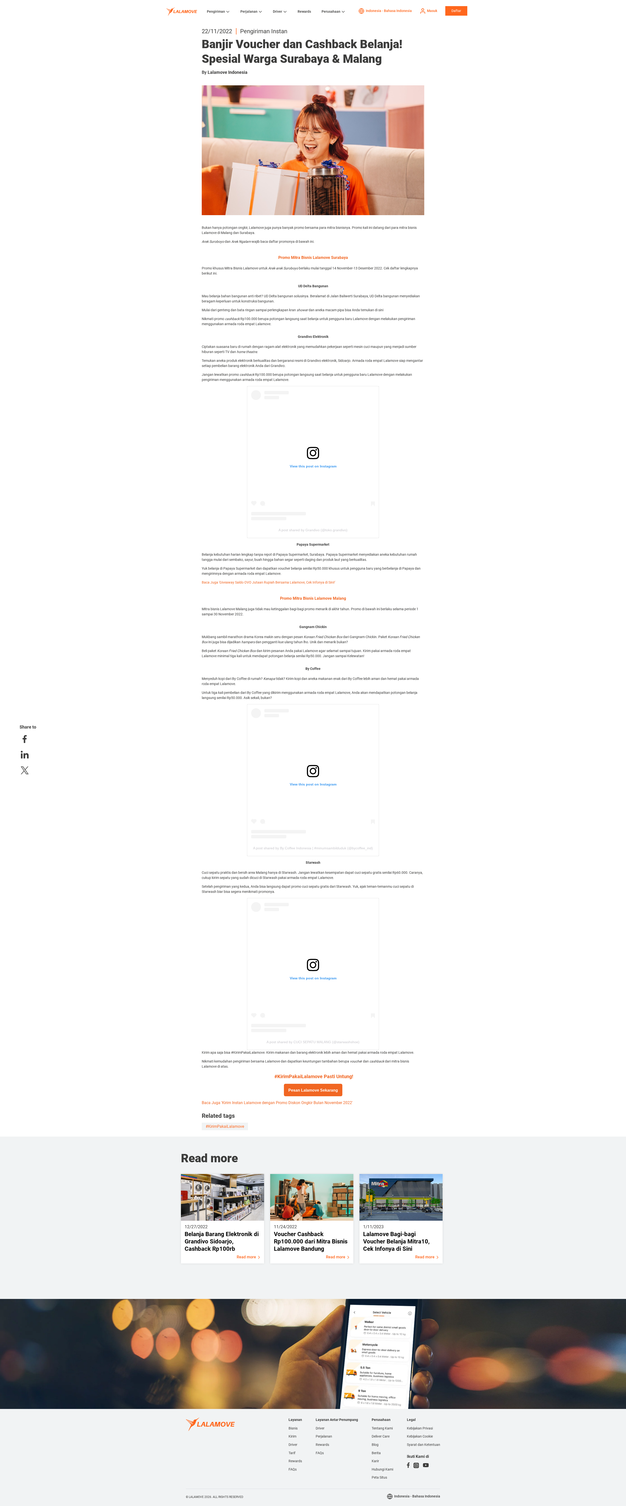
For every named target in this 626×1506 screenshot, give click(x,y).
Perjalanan (248, 11)
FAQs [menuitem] (293, 1469)
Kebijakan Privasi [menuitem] (420, 1428)
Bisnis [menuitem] (293, 1428)
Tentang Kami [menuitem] (382, 1428)
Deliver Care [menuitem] (381, 1436)
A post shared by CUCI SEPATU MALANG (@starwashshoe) (313, 1042)
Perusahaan (331, 11)
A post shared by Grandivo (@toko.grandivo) (313, 530)
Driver (277, 11)
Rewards (304, 11)
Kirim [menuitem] (292, 1436)
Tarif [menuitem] (292, 1453)
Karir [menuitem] (375, 1461)
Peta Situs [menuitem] (379, 1477)
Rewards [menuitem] (295, 1461)
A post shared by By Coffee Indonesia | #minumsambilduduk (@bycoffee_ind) (313, 848)
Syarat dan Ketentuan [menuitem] (423, 1445)
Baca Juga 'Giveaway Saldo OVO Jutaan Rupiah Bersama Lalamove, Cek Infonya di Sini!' (268, 582)
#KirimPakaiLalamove (225, 1126)
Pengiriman (216, 11)
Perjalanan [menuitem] (324, 1436)
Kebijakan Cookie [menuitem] (420, 1436)
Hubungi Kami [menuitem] (382, 1469)
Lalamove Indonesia (227, 72)
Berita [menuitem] (376, 1453)
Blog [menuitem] (375, 1445)
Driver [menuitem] (293, 1445)
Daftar (456, 11)
